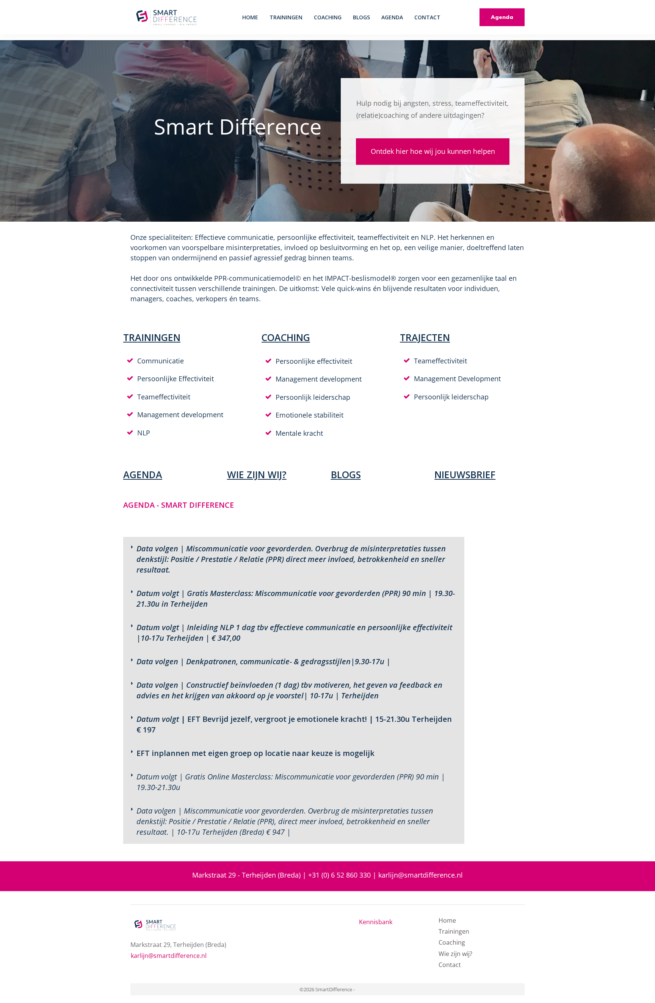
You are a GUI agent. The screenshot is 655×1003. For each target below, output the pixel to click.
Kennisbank (375, 922)
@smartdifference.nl (430, 874)
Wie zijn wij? (455, 954)
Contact (450, 965)
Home (447, 920)
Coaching (452, 942)
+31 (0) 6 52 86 (331, 874)
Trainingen (454, 931)
